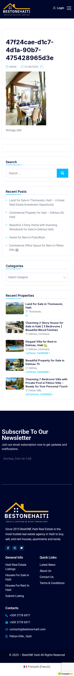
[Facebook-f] (7, 548)
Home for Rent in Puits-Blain (27, 237)
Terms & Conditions (52, 583)
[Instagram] (14, 548)
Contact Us (47, 577)
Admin (13, 66)
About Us (45, 571)
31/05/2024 (31, 66)
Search (62, 173)
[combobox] (37, 277)
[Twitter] (21, 548)
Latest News (47, 564)
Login (60, 8)
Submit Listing (14, 596)
